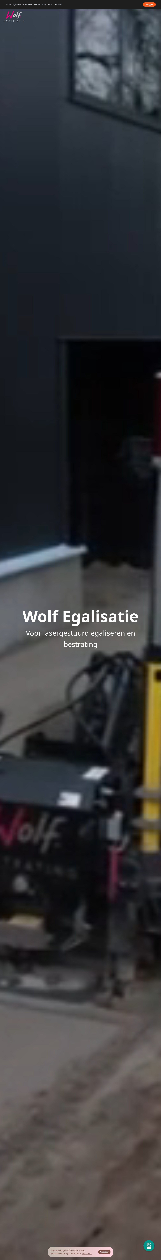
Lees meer (87, 1253)
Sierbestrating (40, 4)
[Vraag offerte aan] (148, 1245)
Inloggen (149, 4)
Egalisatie (17, 4)
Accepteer (104, 1252)
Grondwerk (27, 4)
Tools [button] (49, 4)
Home (8, 4)
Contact (58, 4)
